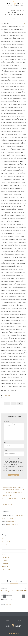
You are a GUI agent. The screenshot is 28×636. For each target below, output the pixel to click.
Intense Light (5, 548)
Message (6, 421)
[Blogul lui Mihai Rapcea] (15, 3)
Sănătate (4, 560)
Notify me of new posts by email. (13, 470)
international (5, 551)
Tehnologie (5, 566)
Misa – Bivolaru (5, 557)
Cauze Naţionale (6, 395)
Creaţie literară (5, 544)
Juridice (4, 554)
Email (5, 450)
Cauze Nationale (6, 397)
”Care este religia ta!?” (7, 495)
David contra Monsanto (16, 527)
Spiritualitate (5, 563)
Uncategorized (6, 569)
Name (5, 442)
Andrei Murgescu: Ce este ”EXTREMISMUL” (12, 492)
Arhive (3, 538)
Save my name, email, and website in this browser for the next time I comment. (13, 462)
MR (2, 23)
